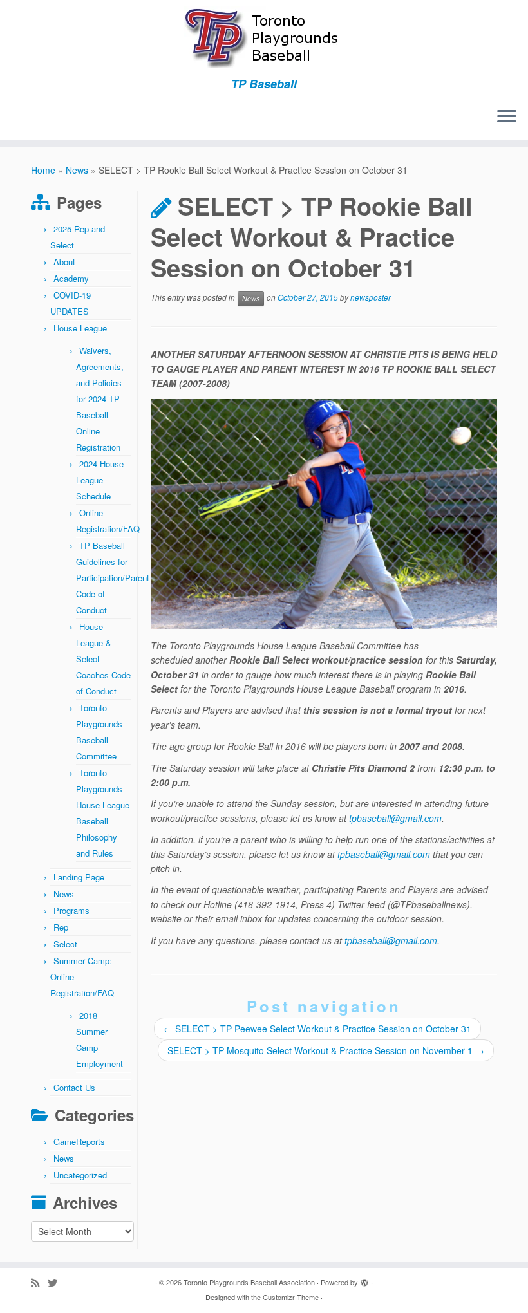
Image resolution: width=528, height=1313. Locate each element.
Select (65, 944)
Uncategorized (80, 1175)
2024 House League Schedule (100, 480)
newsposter (370, 297)
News (77, 169)
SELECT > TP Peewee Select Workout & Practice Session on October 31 (317, 1028)
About (64, 262)
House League (80, 328)
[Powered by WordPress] (364, 1279)
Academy (71, 278)
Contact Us (74, 1087)
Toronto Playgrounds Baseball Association (249, 1282)
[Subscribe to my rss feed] (39, 1282)
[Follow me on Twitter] (57, 1282)
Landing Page (78, 877)
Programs (71, 910)
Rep (60, 927)
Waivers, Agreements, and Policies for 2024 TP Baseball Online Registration (100, 398)
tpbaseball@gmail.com (395, 818)
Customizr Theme (291, 1297)
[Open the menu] (506, 117)
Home (43, 169)
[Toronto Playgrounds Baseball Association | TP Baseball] (264, 38)
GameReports (79, 1141)
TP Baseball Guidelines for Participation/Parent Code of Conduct (112, 577)
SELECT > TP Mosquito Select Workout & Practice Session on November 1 (325, 1050)
